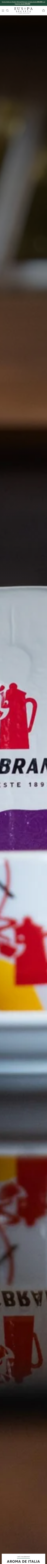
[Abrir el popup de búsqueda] (7, 10)
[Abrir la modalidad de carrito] (43, 10)
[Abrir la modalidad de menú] (3, 10)
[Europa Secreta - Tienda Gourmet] (23, 10)
